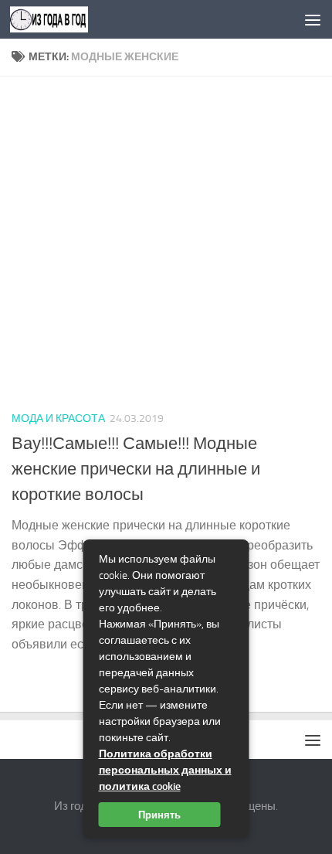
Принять (159, 814)
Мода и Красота (58, 418)
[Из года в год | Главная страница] (62, 19)
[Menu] (312, 19)
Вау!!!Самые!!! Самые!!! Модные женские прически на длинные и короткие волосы (136, 469)
